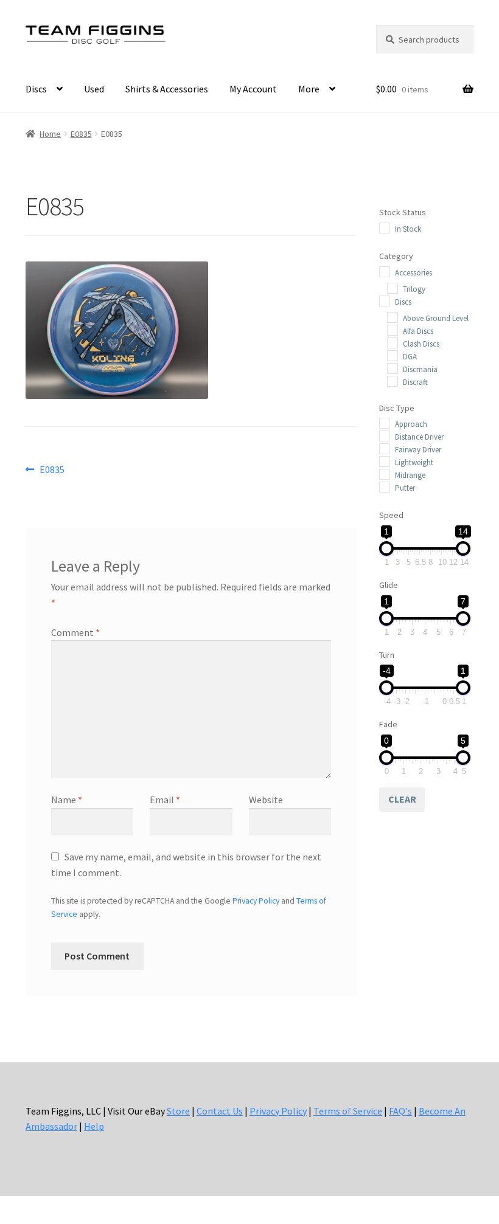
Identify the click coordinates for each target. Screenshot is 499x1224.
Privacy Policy (255, 901)
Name (66, 800)
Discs (36, 89)
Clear (402, 799)
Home (50, 133)
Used (94, 89)
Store (178, 1111)
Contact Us (220, 1111)
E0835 (81, 133)
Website (266, 800)
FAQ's (400, 1111)
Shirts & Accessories (166, 89)
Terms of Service (347, 1111)
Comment (75, 632)
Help (94, 1126)
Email (165, 800)
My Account (253, 89)
